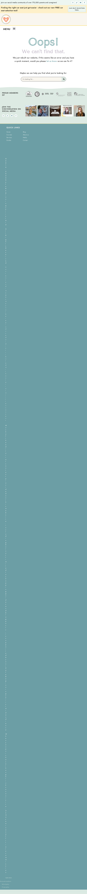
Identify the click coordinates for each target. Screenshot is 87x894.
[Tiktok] (76, 2)
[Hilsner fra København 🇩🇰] (30, 110)
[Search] (64, 79)
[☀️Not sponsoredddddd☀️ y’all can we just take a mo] (55, 110)
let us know (51, 61)
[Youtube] (80, 2)
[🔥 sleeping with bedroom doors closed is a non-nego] (67, 110)
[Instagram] (72, 2)
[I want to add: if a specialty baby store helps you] (79, 110)
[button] (14, 28)
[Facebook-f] (84, 2)
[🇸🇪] (43, 110)
